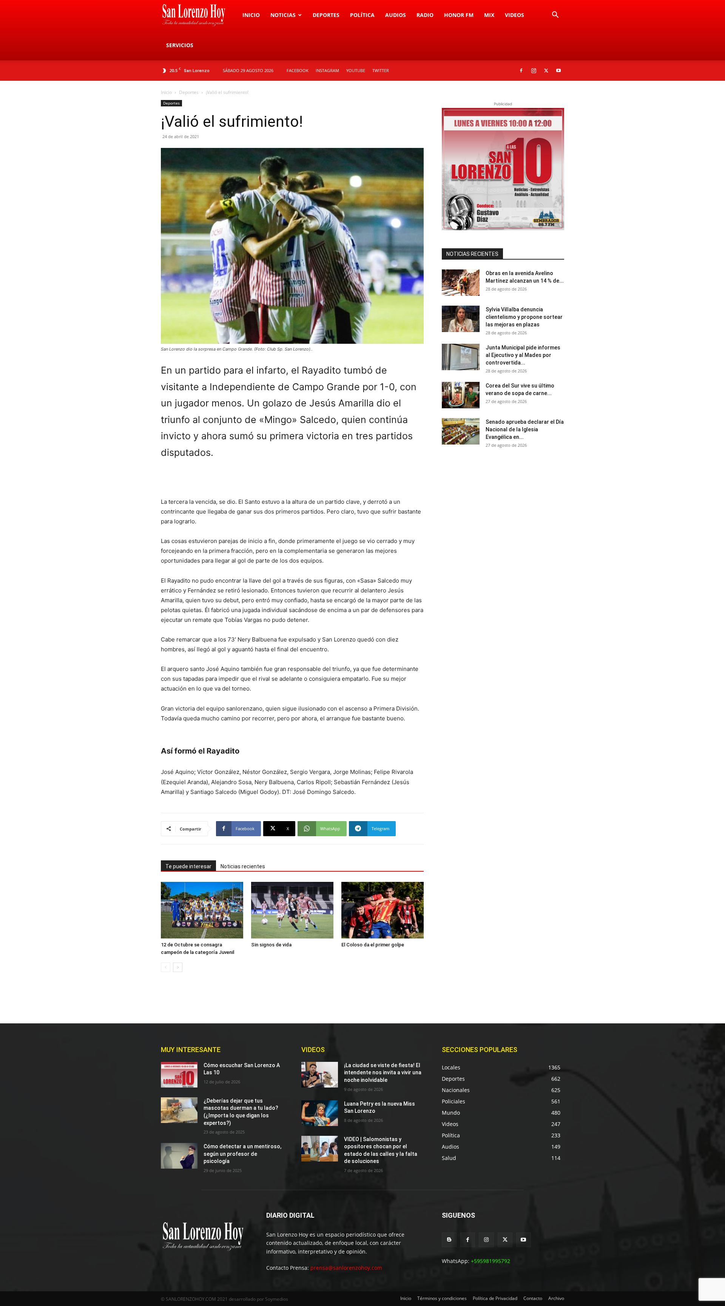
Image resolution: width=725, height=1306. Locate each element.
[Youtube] (558, 70)
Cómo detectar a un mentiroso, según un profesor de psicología (242, 1153)
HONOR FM (459, 14)
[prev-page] (165, 967)
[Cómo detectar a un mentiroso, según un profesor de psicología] (179, 1156)
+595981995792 (490, 1260)
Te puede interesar (188, 866)
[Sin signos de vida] (292, 910)
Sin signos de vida (271, 945)
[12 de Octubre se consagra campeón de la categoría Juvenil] (202, 910)
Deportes (326, 14)
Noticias (283, 14)
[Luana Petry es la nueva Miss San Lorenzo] (319, 1113)
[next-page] (177, 967)
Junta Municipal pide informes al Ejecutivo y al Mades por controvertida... (523, 355)
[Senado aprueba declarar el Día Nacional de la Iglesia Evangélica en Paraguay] (461, 431)
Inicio (251, 14)
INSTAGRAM (327, 70)
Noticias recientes (243, 866)
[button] (555, 15)
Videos (514, 14)
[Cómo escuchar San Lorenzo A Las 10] (179, 1075)
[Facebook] (521, 70)
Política (362, 14)
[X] (546, 70)
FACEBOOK (298, 70)
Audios (395, 14)
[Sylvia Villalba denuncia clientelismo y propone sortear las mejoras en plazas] (461, 319)
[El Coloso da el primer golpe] (382, 910)
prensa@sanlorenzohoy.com (346, 1267)
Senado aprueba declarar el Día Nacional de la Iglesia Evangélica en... (525, 429)
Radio (424, 14)
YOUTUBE (355, 70)
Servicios (179, 45)
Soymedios (276, 1299)
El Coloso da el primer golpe (372, 945)
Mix (489, 14)
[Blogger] (449, 1239)
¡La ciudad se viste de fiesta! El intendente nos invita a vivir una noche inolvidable (382, 1072)
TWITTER (380, 70)
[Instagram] (533, 70)
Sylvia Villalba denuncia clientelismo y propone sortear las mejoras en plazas (524, 317)
